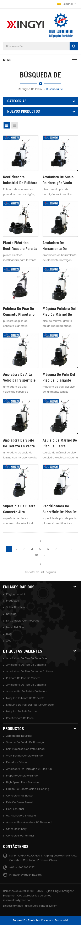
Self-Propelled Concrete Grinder (25, 749)
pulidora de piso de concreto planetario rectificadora (18, 311)
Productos (12, 601)
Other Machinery (16, 829)
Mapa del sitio (15, 627)
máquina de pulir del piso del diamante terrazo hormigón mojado (59, 377)
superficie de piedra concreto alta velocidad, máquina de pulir (20, 509)
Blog (9, 634)
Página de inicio (32, 89)
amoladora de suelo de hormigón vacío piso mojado (58, 180)
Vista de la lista (14, 125)
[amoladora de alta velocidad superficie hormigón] (20, 350)
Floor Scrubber (15, 809)
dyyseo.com (24, 900)
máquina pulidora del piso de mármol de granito (59, 311)
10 (36, 555)
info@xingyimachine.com (25, 875)
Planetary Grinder (17, 762)
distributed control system (41, 906)
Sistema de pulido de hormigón (25, 742)
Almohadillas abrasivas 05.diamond (29, 822)
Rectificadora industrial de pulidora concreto (20, 180)
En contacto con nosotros (22, 621)
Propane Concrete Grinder (22, 776)
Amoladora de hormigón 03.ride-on (29, 769)
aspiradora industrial (19, 736)
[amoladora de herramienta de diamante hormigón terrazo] (60, 219)
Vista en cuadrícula (7, 125)
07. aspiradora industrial (21, 816)
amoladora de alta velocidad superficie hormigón (19, 377)
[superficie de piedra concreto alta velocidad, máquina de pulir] (20, 482)
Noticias (11, 614)
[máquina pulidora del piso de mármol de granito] (60, 284)
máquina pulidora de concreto (25, 698)
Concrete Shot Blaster (19, 796)
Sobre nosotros (15, 607)
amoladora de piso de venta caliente (29, 672)
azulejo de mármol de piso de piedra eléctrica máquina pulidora (60, 443)
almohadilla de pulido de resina (26, 692)
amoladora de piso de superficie (26, 658)
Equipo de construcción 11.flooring (27, 789)
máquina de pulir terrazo (21, 712)
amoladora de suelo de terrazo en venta (19, 443)
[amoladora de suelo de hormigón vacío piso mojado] (60, 153)
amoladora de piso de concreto (26, 665)
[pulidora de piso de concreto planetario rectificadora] (20, 284)
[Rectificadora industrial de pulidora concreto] (20, 153)
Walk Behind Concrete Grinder (24, 756)
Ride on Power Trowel (19, 802)
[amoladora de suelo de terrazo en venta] (20, 416)
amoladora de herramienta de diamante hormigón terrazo (58, 246)
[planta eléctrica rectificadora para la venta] (20, 219)
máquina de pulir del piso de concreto (30, 705)
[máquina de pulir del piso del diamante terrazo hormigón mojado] (60, 350)
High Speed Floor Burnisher (22, 782)
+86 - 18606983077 (21, 868)
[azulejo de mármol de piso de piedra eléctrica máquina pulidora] (60, 416)
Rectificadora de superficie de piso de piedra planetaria (60, 509)
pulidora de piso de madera (23, 678)
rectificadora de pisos (19, 718)
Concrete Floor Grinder (20, 836)
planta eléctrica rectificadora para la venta (20, 246)
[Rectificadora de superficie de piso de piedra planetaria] (60, 482)
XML (8, 641)
